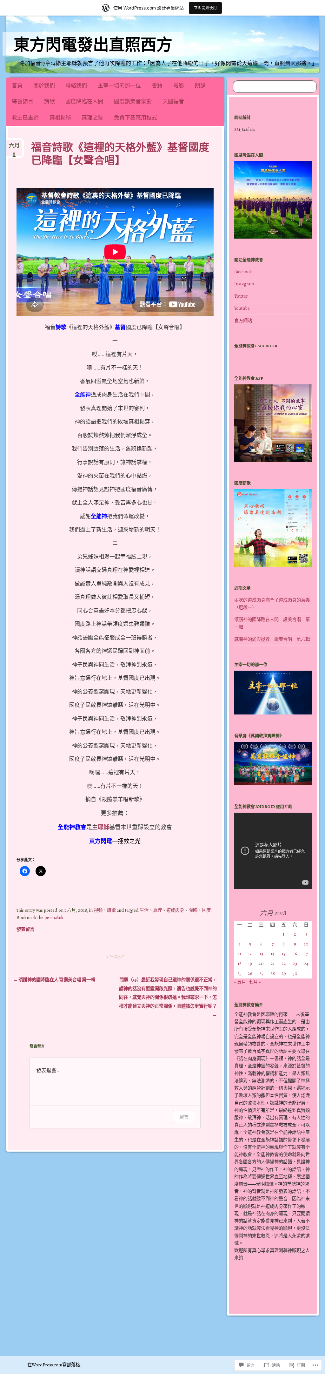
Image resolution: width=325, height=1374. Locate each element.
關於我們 (44, 85)
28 (272, 973)
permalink (53, 917)
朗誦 (200, 85)
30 (295, 973)
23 (295, 963)
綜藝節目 (22, 101)
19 (250, 963)
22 (284, 963)
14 (273, 954)
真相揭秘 (60, 117)
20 (261, 963)
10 (306, 944)
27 (261, 973)
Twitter (241, 296)
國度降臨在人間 (84, 101)
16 (295, 954)
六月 (14, 148)
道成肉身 (175, 910)
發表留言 (25, 929)
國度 (206, 910)
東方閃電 (100, 841)
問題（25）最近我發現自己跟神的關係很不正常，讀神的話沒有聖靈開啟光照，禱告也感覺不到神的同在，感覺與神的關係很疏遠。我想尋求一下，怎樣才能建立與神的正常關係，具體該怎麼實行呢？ (168, 997)
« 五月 (240, 982)
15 (283, 954)
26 (250, 973)
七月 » (255, 982)
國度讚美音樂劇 (133, 101)
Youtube (242, 308)
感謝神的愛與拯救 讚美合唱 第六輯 (272, 639)
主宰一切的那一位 (119, 85)
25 (239, 973)
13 (261, 954)
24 (306, 963)
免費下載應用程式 (135, 117)
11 (239, 954)
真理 (157, 910)
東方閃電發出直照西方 (93, 45)
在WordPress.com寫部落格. (54, 1365)
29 (284, 973)
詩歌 (49, 101)
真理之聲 (92, 117)
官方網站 (243, 320)
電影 (178, 85)
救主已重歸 (25, 117)
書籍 (157, 85)
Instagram (244, 284)
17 (306, 954)
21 (273, 963)
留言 (184, 1117)
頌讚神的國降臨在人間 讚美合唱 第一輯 (54, 980)
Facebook (243, 271)
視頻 (98, 910)
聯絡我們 (76, 85)
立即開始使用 (205, 7)
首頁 (17, 85)
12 (250, 954)
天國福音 (173, 101)
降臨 (193, 910)
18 (240, 963)
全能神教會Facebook (255, 346)
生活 (144, 910)
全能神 (83, 394)
